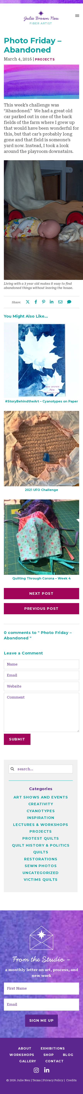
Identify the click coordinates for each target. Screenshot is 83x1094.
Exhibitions (53, 1048)
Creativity (40, 804)
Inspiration (40, 818)
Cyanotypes (41, 811)
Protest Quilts (40, 838)
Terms (36, 1080)
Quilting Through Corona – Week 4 (41, 578)
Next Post (41, 593)
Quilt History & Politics (41, 845)
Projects (45, 59)
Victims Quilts (41, 880)
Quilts (40, 852)
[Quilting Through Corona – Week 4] (41, 573)
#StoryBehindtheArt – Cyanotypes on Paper (41, 401)
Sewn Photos (41, 866)
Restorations (40, 859)
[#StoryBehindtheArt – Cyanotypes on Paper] (41, 396)
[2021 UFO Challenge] (41, 485)
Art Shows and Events (41, 797)
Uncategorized (41, 873)
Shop (48, 1055)
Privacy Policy (53, 1080)
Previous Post (41, 609)
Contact (54, 1061)
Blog (68, 1055)
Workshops (21, 1055)
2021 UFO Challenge (41, 490)
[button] (77, 16)
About (25, 1048)
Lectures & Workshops (40, 825)
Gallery (27, 1061)
